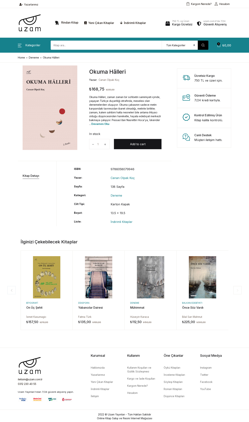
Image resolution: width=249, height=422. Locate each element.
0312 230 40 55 (27, 383)
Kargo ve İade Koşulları (141, 378)
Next (237, 290)
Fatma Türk (85, 316)
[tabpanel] (50, 107)
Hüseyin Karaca (139, 316)
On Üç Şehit (34, 307)
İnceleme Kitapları (174, 374)
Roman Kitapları (173, 389)
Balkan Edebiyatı (192, 303)
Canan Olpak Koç (109, 79)
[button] (29, 45)
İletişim (95, 396)
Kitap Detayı (31, 176)
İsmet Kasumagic (36, 316)
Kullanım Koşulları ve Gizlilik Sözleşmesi (139, 369)
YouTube (205, 389)
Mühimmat (137, 307)
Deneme (34, 57)
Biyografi (32, 303)
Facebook (206, 381)
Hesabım (224, 3)
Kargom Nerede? (201, 3)
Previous (11, 290)
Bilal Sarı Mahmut (192, 316)
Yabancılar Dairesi (90, 307)
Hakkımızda (98, 367)
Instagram (206, 367)
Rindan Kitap (69, 22)
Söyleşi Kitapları (173, 381)
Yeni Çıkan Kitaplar (100, 23)
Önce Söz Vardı (192, 307)
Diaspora (84, 303)
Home (21, 57)
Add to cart (137, 144)
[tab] (36, 176)
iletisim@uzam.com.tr (30, 379)
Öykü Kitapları (172, 367)
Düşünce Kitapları (174, 396)
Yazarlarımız (31, 4)
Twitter (204, 374)
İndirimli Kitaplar (134, 23)
